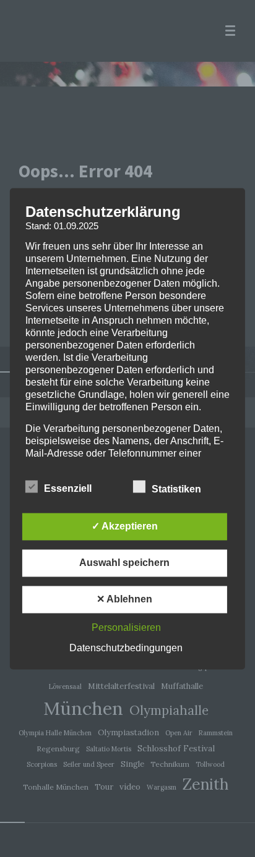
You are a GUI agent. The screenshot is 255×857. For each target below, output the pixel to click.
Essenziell (69, 488)
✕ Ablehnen (124, 599)
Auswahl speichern (124, 562)
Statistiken (178, 489)
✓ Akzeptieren (125, 526)
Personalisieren (126, 627)
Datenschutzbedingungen (126, 648)
